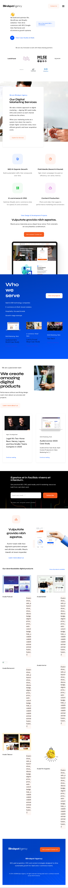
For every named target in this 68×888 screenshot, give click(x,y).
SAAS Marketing (10, 336)
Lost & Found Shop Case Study (33, 340)
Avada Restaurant (8, 668)
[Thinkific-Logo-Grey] (21, 70)
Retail (36, 334)
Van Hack (51, 338)
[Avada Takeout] (16, 742)
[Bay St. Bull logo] (57, 57)
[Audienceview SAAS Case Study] (13, 323)
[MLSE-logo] (42, 55)
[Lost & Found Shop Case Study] (34, 323)
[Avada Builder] (51, 584)
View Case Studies (22, 38)
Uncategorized (13, 434)
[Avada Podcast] (16, 584)
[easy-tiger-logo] (26, 57)
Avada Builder (41, 597)
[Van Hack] (33, 68)
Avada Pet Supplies (43, 769)
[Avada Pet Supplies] (51, 749)
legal (7, 434)
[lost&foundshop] (12, 54)
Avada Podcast (7, 597)
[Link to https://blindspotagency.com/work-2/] (12, 38)
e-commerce (30, 334)
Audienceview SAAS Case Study (12, 341)
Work (17, 336)
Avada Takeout (7, 754)
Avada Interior (42, 665)
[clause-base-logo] (45, 69)
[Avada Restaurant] (16, 662)
